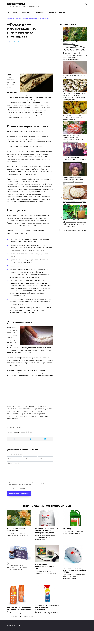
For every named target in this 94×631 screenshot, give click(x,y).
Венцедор (67, 528)
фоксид (19, 427)
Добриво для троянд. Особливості (16, 530)
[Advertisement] (30, 58)
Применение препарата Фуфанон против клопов (17, 564)
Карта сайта (12, 617)
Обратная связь (26, 617)
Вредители (16, 4)
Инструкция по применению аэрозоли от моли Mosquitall (19, 608)
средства (11, 427)
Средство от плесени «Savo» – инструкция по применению (47, 607)
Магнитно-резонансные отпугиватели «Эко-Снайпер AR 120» (74, 570)
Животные (26, 12)
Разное (62, 12)
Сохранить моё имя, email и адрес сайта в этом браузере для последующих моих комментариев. (28, 483)
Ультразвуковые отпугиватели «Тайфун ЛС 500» (46, 567)
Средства (53, 12)
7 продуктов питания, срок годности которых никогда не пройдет (74, 202)
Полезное (40, 12)
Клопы (9, 75)
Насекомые (12, 12)
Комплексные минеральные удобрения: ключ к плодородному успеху (46, 531)
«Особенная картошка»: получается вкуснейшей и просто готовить (73, 117)
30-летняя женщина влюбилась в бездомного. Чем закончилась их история (75, 160)
